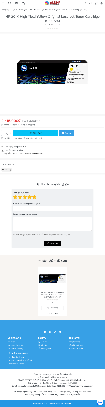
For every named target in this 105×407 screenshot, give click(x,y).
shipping (31, 125)
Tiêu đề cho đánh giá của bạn (25, 203)
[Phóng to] (52, 72)
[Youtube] (60, 332)
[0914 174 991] (24, 3)
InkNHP (52, 403)
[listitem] (52, 72)
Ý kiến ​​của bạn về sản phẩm (25, 215)
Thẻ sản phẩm (7, 165)
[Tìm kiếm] (10, 3)
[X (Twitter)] (50, 332)
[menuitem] (6, 170)
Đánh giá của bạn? (21, 193)
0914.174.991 (37, 153)
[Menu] (2, 3)
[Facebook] (44, 332)
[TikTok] (55, 332)
